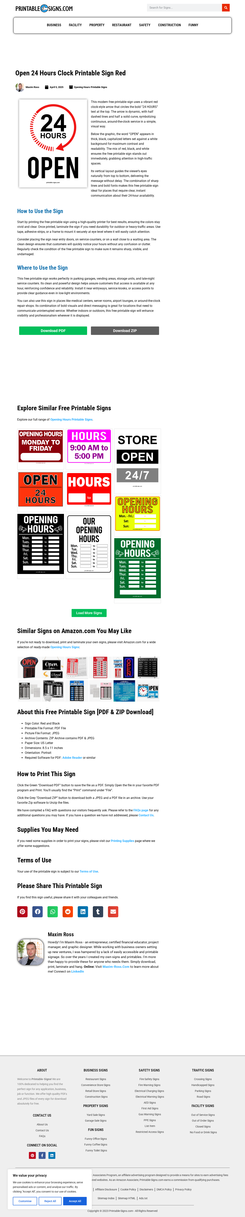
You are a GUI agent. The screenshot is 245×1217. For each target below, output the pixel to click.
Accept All (75, 1201)
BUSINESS (54, 25)
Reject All (50, 1201)
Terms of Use (89, 871)
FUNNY (193, 25)
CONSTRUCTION (169, 25)
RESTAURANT (121, 25)
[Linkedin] (51, 1155)
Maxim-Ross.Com (116, 967)
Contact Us (146, 815)
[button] (89, 613)
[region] (50, 1189)
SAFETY (144, 25)
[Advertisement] (122, 51)
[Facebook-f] (42, 1155)
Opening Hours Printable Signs (90, 87)
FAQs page (140, 810)
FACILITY (75, 25)
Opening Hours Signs (64, 647)
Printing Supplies (122, 841)
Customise (25, 1201)
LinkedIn (77, 971)
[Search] (226, 7)
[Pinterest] (32, 1155)
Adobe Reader (72, 758)
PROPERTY (97, 25)
